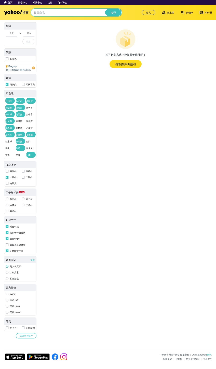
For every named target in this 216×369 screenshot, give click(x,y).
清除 (33, 259)
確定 (28, 41)
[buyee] (20, 68)
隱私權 (179, 358)
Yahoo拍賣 (16, 12)
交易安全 (207, 358)
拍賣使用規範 (192, 358)
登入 (148, 12)
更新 (209, 354)
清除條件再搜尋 (125, 64)
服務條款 (167, 358)
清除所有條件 (26, 335)
